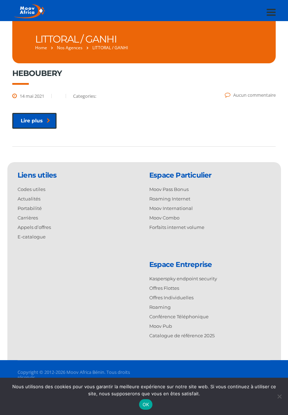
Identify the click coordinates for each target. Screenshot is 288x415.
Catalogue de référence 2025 (182, 335)
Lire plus (31, 120)
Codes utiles (31, 189)
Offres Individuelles (171, 297)
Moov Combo (164, 218)
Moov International (171, 208)
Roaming (160, 307)
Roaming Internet (169, 199)
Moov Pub (160, 326)
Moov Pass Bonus (169, 189)
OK (146, 404)
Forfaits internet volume (176, 227)
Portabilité (30, 208)
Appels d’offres (34, 227)
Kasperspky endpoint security (183, 278)
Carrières (28, 218)
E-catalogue (32, 237)
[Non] (279, 396)
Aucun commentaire (254, 95)
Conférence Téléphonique (179, 316)
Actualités (29, 199)
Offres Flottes (164, 288)
